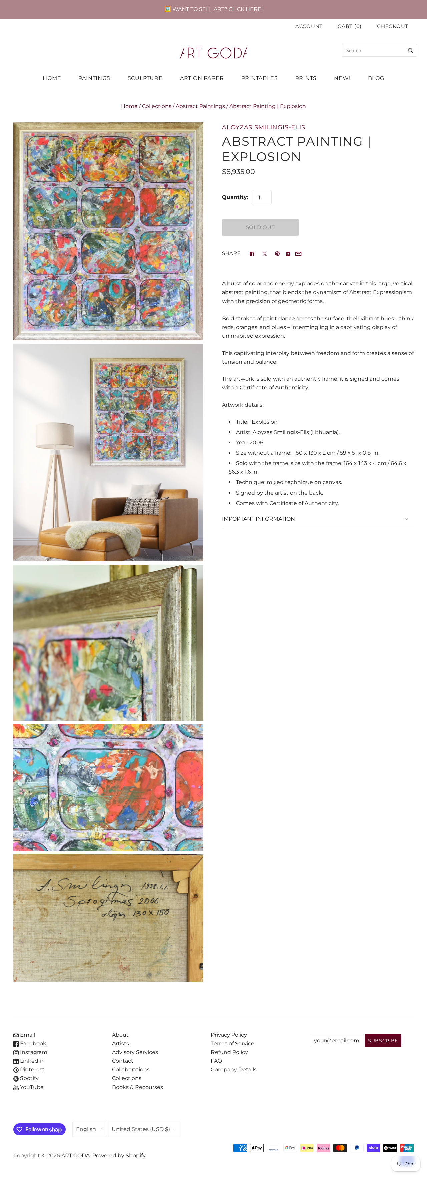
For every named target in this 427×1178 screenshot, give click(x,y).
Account (309, 26)
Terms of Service (232, 1043)
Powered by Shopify (119, 1155)
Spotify (29, 1078)
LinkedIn (31, 1061)
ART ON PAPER (202, 78)
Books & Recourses (137, 1087)
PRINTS (306, 78)
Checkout (392, 26)
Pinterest (32, 1069)
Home (129, 106)
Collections (156, 106)
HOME (52, 78)
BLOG (376, 78)
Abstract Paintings (200, 106)
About (120, 1035)
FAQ (216, 1061)
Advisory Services (135, 1052)
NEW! (342, 78)
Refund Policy (229, 1052)
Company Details (234, 1069)
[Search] (410, 50)
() (350, 26)
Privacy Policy (229, 1035)
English (86, 1129)
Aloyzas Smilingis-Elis (263, 127)
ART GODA (75, 1155)
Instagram (33, 1052)
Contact (122, 1061)
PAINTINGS (94, 78)
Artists (120, 1043)
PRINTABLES (259, 78)
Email (27, 1035)
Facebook (32, 1043)
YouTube (31, 1087)
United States (141, 1129)
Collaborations (131, 1069)
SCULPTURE (145, 78)
